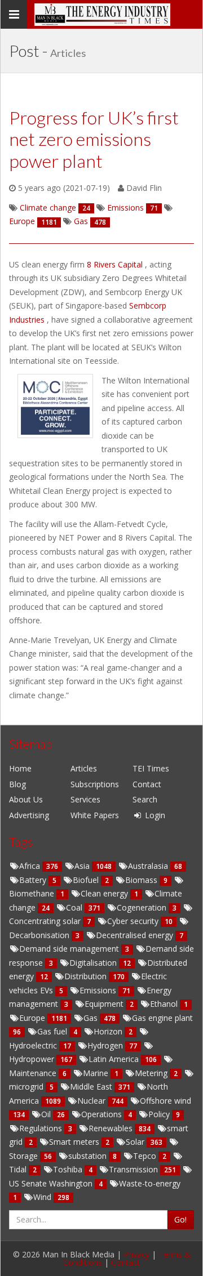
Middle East (92, 1086)
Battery (33, 880)
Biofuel (87, 880)
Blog (17, 784)
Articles (83, 768)
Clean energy (105, 893)
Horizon (109, 1031)
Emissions (99, 990)
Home (20, 768)
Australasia (149, 865)
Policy (160, 1114)
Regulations (41, 1128)
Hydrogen (106, 1045)
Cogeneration (143, 907)
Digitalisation (94, 962)
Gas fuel (53, 1031)
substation (88, 1155)
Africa (30, 865)
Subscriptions (94, 784)
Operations (102, 1114)
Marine (97, 1073)
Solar (136, 1141)
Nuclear (92, 1100)
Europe (33, 1017)
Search (145, 799)
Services (85, 799)
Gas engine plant (162, 1017)
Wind (43, 1197)
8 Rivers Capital (116, 264)
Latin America (115, 1059)
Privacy (136, 1254)
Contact (147, 784)
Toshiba (69, 1169)
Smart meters (75, 1141)
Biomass (142, 880)
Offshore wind (165, 1100)
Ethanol (165, 1003)
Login (154, 815)
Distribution (86, 976)
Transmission (134, 1169)
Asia (83, 865)
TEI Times (151, 768)
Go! (180, 1219)
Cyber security (134, 921)
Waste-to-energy (149, 1183)
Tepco (145, 1155)
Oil (47, 1114)
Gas (91, 1017)
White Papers (94, 815)
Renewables (112, 1128)
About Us (26, 799)
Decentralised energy (135, 935)
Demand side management (70, 948)
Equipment (105, 1003)
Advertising (29, 815)
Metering (152, 1073)
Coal (75, 907)
